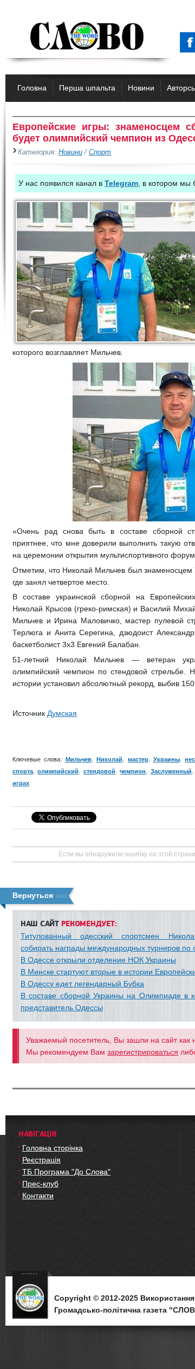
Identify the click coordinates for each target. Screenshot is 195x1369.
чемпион (133, 771)
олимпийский (58, 771)
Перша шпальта (87, 87)
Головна (32, 87)
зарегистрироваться (142, 1052)
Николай (109, 759)
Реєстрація (41, 1159)
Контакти (38, 1195)
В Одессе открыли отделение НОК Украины (98, 959)
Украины (166, 759)
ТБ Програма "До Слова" (66, 1171)
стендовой (99, 771)
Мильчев (79, 759)
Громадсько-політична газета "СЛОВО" (88, 37)
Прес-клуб (40, 1183)
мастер (138, 759)
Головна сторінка (52, 1148)
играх (20, 783)
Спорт (100, 152)
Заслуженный (171, 771)
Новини (141, 87)
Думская (62, 713)
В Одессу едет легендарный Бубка (82, 983)
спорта (22, 771)
